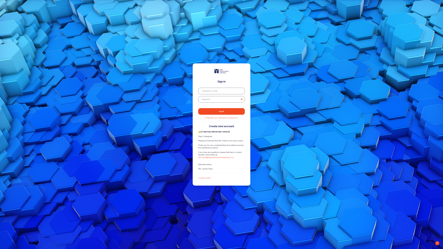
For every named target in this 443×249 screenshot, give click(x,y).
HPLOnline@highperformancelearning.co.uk (216, 157)
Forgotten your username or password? (221, 118)
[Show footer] (437, 243)
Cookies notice (204, 178)
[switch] (242, 99)
